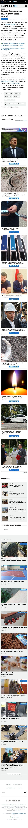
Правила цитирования (11, 788)
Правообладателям (17, 784)
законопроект (17, 93)
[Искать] (25, 792)
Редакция (8, 784)
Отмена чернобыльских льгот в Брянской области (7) (15, 103)
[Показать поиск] (25, 2)
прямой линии (15, 83)
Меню (26, 6)
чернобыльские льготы (9, 99)
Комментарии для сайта (21, 120)
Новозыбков (16, 96)
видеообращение (8, 93)
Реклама (20, 788)
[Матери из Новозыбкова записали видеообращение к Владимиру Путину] (14, 44)
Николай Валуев (10, 24)
